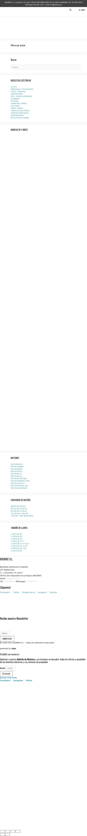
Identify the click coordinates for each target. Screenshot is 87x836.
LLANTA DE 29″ (16, 551)
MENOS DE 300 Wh (18, 506)
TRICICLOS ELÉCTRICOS (20, 111)
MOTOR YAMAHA (17, 467)
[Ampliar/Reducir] (18, 831)
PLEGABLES (15, 99)
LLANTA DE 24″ (16, 536)
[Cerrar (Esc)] (2, 831)
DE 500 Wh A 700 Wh (19, 511)
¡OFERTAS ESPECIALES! (19, 113)
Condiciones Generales (10, 610)
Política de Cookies (8, 601)
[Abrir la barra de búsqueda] (70, 10)
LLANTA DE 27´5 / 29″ (19, 546)
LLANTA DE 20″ (16, 534)
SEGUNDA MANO (17, 115)
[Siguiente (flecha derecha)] (7, 834)
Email (3, 668)
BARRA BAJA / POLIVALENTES (22, 89)
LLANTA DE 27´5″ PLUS (20, 544)
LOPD (2, 604)
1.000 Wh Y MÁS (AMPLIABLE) (22, 516)
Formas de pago (7, 612)
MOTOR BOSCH (17, 464)
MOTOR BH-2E (16, 476)
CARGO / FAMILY (17, 108)
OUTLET (14, 87)
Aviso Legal (5, 598)
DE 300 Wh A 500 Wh (19, 509)
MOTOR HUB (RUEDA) (19, 488)
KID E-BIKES (15, 106)
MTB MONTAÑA (17, 94)
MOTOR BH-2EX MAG (19, 478)
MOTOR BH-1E (16, 474)
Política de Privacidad (10, 595)
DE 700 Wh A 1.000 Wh (19, 513)
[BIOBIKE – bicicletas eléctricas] (6, 10)
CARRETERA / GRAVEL (19, 103)
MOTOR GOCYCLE (18, 483)
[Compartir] (7, 831)
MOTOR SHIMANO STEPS (20, 481)
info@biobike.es (13, 578)
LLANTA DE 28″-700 (18, 548)
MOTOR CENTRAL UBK (19, 486)
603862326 (31, 581)
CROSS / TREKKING (18, 91)
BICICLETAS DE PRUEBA (20, 118)
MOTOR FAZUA (16, 471)
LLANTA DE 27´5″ (17, 541)
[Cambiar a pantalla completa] (12, 831)
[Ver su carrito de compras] (75, 10)
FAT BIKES (14, 101)
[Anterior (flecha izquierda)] (2, 834)
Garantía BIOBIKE (8, 607)
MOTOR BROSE (16, 469)
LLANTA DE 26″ (16, 539)
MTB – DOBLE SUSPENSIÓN (21, 96)
